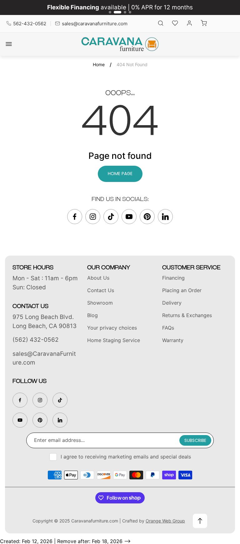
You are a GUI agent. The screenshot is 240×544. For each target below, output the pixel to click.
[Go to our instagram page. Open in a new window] (92, 216)
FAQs (168, 328)
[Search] (160, 23)
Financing (173, 278)
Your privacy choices (112, 328)
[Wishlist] (175, 23)
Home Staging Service (113, 340)
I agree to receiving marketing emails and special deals (126, 456)
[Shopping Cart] (203, 23)
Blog (92, 315)
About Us (98, 278)
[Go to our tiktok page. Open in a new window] (110, 216)
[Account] (189, 23)
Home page (120, 173)
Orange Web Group (165, 520)
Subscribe (195, 440)
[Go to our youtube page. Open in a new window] (129, 216)
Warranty (172, 340)
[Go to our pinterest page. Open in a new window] (147, 216)
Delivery (172, 303)
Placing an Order (182, 290)
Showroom (100, 303)
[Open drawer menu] (9, 44)
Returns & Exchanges (187, 315)
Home (99, 64)
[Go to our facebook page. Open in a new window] (74, 216)
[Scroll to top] (200, 520)
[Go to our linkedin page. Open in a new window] (165, 216)
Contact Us (100, 290)
